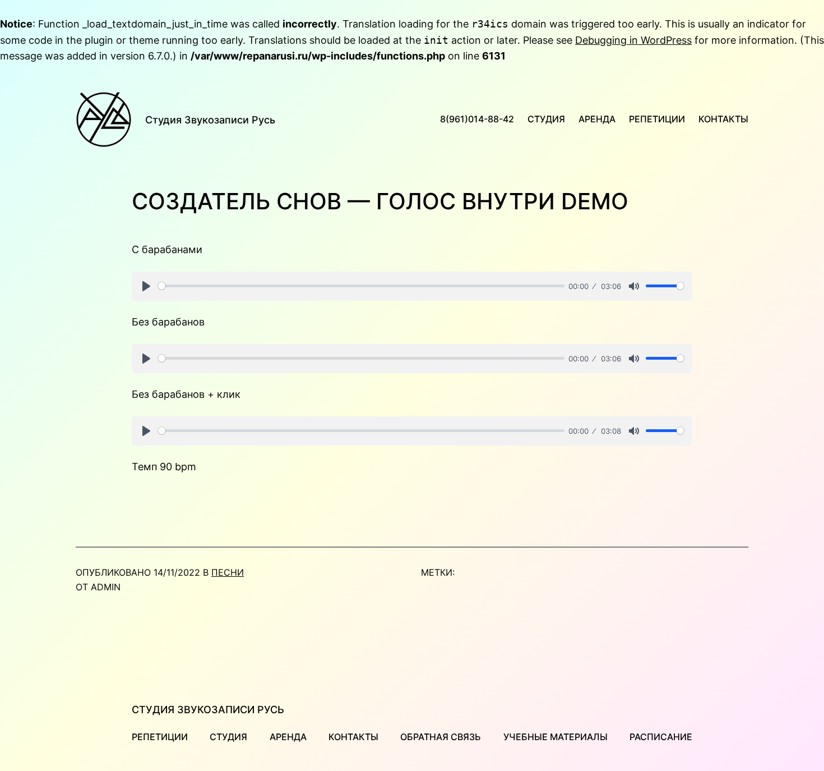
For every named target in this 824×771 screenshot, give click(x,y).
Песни (227, 572)
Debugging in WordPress (633, 40)
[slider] (361, 286)
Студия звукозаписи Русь (210, 120)
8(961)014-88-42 (477, 119)
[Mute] (634, 286)
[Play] (146, 286)
